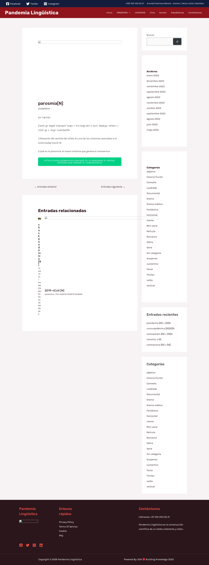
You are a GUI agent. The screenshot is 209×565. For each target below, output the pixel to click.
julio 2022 (152, 124)
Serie (149, 448)
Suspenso (152, 459)
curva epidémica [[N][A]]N (161, 328)
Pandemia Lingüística (31, 13)
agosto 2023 (153, 97)
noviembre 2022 (156, 102)
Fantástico (152, 209)
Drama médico (155, 204)
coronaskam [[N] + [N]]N (160, 333)
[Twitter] (27, 545)
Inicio (109, 12)
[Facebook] (21, 545)
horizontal (152, 215)
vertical (151, 486)
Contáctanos (195, 12)
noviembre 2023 (156, 86)
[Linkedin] (41, 545)
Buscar (150, 35)
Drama (150, 198)
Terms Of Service (68, 526)
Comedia (151, 182)
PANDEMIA (122, 12)
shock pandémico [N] (39, 244)
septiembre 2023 (156, 91)
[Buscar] (177, 41)
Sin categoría (154, 454)
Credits (63, 531)
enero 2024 (153, 75)
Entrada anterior (45, 186)
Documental (153, 193)
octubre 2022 (154, 108)
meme (150, 421)
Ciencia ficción (155, 176)
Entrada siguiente (113, 186)
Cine (152, 12)
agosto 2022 (153, 118)
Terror (150, 470)
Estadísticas (177, 12)
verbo (150, 481)
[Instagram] (34, 545)
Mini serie (152, 426)
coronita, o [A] (154, 339)
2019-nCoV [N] (54, 290)
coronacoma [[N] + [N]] (159, 344)
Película (151, 432)
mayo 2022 (153, 129)
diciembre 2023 (155, 80)
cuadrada (152, 187)
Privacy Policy (66, 522)
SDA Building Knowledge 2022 (155, 559)
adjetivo (151, 171)
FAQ (61, 535)
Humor (162, 12)
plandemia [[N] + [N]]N (159, 323)
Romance (152, 437)
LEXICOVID (140, 12)
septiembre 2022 (156, 113)
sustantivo (44, 108)
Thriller (150, 475)
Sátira (150, 443)
